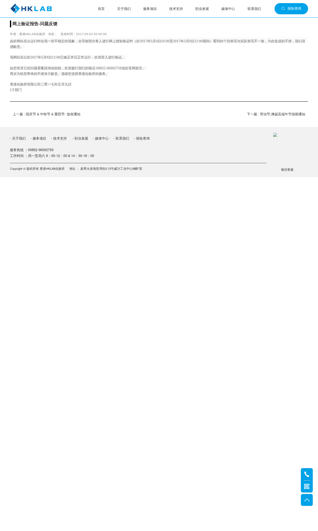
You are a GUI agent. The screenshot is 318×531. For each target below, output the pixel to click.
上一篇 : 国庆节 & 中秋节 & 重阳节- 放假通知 (46, 114)
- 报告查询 (141, 138)
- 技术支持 (59, 138)
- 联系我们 (121, 138)
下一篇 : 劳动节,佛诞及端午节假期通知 (276, 114)
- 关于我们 (18, 138)
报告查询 (294, 8)
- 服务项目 (38, 138)
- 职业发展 (80, 138)
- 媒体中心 (101, 138)
